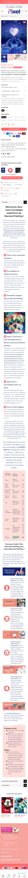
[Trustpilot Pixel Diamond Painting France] (17, 537)
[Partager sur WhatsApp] (10, 153)
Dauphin (8, 144)
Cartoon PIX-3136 (5, 815)
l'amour (7, 150)
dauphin (17, 148)
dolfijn (24, 148)
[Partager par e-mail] (8, 153)
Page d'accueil (4, 16)
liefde (11, 150)
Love (14, 150)
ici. (14, 452)
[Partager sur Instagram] (4, 852)
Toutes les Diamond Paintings (8, 146)
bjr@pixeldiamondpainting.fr (16, 5)
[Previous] (2, 37)
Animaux (13, 143)
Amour (8, 143)
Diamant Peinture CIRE (8, 188)
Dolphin (3, 150)
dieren (21, 148)
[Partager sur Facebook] (1, 153)
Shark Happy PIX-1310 (19, 815)
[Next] (26, 37)
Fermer (26, 1)
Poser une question (6, 139)
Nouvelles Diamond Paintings (17, 144)
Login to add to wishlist (9, 157)
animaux (13, 148)
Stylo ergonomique (7, 193)
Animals (8, 148)
